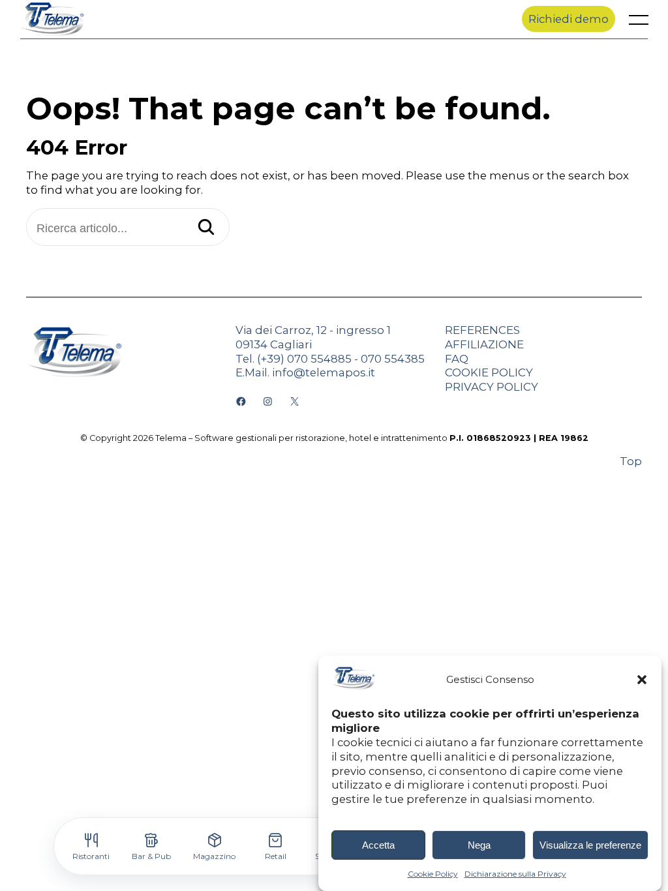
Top (631, 461)
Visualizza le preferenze (590, 845)
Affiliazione (484, 344)
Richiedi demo (568, 18)
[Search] (206, 228)
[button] (641, 679)
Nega (479, 845)
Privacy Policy (491, 386)
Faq (456, 358)
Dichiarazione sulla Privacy (515, 874)
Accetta (378, 845)
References (482, 330)
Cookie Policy (433, 874)
